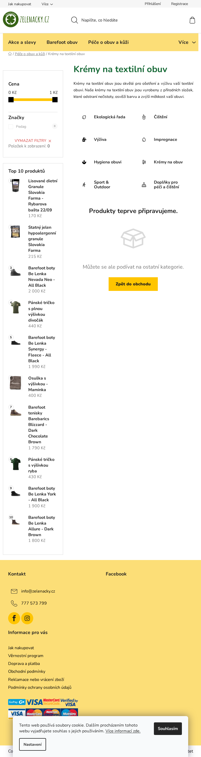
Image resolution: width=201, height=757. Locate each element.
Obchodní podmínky (26, 671)
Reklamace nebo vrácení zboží (36, 680)
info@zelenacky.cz (38, 591)
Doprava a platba (24, 664)
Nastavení (33, 744)
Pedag (35, 126)
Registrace (179, 3)
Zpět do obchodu (133, 284)
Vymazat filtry (30, 140)
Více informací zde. (123, 731)
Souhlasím (168, 729)
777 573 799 (34, 603)
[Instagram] (27, 618)
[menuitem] (22, 42)
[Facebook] (14, 618)
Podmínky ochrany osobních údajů (39, 687)
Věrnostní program (25, 656)
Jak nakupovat (19, 4)
